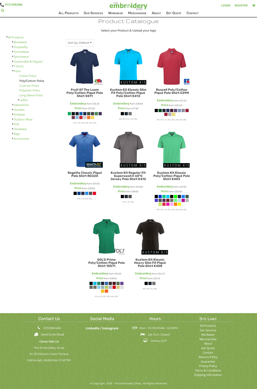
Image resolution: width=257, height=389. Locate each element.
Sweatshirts (21, 105)
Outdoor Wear (23, 119)
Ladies (23, 100)
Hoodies (19, 110)
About (208, 343)
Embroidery (78, 103)
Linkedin (93, 328)
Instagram (110, 328)
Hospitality (21, 47)
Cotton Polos (28, 76)
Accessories (21, 139)
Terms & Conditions (208, 370)
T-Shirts (19, 66)
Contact (208, 353)
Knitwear (19, 114)
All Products (16, 37)
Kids (16, 124)
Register (241, 5)
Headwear (20, 129)
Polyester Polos (29, 90)
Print (78, 108)
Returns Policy (208, 357)
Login (225, 5)
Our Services (208, 330)
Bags (17, 134)
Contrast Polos (29, 86)
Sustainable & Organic (28, 61)
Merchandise (208, 339)
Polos (17, 71)
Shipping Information (208, 375)
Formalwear (21, 52)
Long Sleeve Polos (31, 95)
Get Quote (208, 348)
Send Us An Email (52, 334)
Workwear (20, 42)
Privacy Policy (208, 366)
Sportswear (21, 57)
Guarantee (208, 361)
